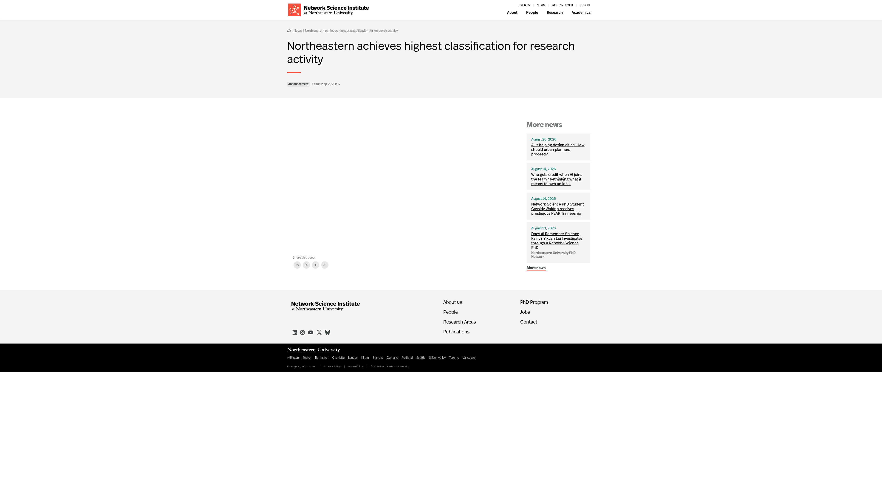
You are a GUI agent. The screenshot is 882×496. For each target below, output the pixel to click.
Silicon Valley (437, 357)
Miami (365, 357)
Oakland (392, 357)
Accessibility (355, 366)
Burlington (321, 357)
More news (536, 268)
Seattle (420, 357)
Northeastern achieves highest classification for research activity (351, 30)
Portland (407, 357)
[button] (512, 13)
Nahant (378, 357)
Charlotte (338, 357)
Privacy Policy (332, 366)
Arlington (293, 357)
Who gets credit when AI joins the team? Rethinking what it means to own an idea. (556, 179)
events (524, 5)
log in (585, 5)
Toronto (454, 357)
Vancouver (469, 357)
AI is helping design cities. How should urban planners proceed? (558, 149)
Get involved (562, 5)
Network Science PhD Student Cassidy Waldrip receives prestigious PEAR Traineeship (557, 209)
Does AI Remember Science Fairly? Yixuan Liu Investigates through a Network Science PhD (556, 241)
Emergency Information (301, 366)
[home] (328, 9)
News (541, 5)
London (353, 357)
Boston (306, 357)
